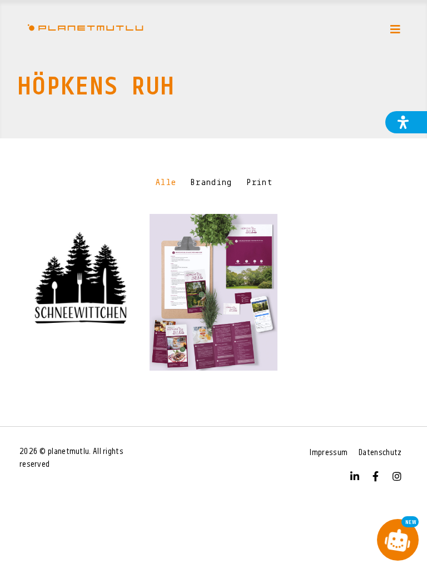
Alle (165, 182)
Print (259, 182)
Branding (210, 182)
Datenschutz (380, 453)
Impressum (328, 453)
